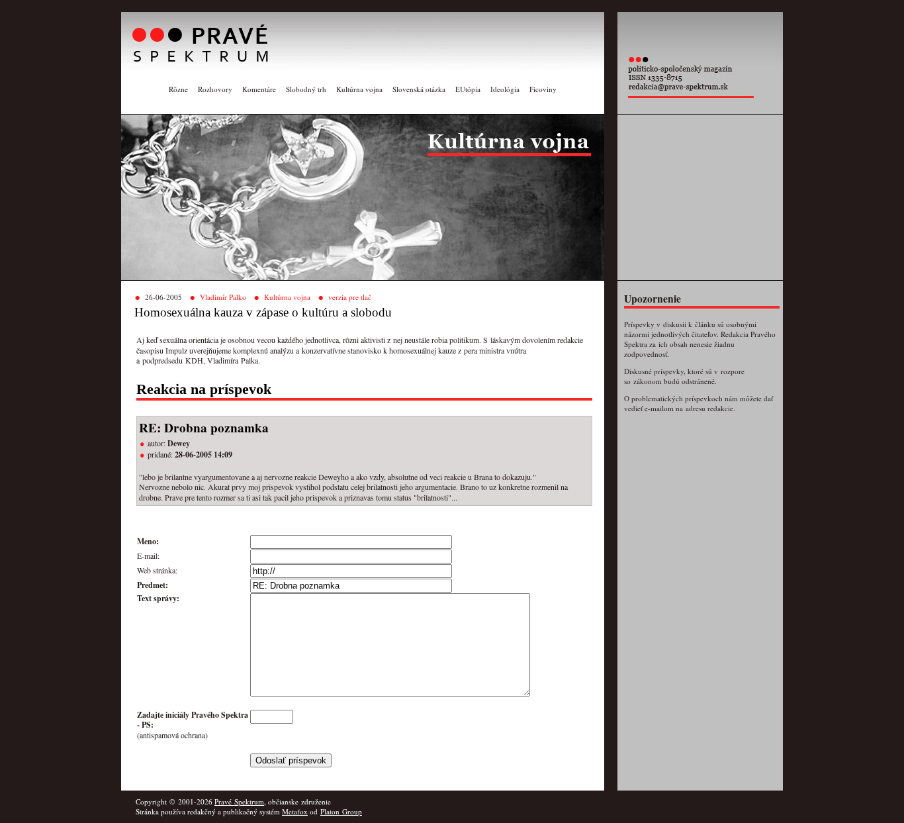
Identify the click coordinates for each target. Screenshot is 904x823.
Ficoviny (543, 89)
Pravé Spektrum (239, 801)
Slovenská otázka (418, 89)
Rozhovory (215, 89)
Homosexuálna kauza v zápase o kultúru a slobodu (263, 312)
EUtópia (467, 89)
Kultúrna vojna (359, 89)
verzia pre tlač (349, 297)
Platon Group (341, 811)
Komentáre (259, 89)
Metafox (295, 811)
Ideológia (505, 89)
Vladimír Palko (223, 297)
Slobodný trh (306, 89)
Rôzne (178, 89)
